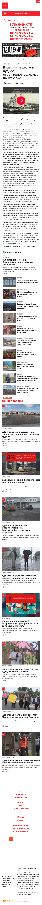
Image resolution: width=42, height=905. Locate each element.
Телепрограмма (21, 814)
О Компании (21, 802)
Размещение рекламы (21, 825)
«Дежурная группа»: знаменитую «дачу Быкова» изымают (20, 670)
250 (7, 273)
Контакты (21, 806)
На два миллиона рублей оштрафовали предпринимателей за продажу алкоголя (20, 623)
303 (6, 445)
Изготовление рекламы (21, 828)
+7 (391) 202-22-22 (23, 33)
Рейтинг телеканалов (21, 809)
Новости (6, 257)
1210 (6, 772)
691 (6, 680)
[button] (18, 59)
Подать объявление (23, 38)
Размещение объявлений (21, 832)
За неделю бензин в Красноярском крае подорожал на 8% (21, 481)
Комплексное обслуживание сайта (24, 901)
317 (6, 491)
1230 (6, 726)
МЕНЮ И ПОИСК (21, 13)
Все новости (7, 397)
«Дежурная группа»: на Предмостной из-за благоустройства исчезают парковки (16, 529)
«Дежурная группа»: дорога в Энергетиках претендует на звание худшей (21, 434)
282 (6, 541)
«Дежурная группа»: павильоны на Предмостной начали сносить (21, 761)
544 (6, 635)
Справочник (21, 820)
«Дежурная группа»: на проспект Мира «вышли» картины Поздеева (20, 716)
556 (6, 587)
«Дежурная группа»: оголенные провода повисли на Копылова (19, 577)
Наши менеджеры (21, 797)
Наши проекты (12, 401)
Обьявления (21, 817)
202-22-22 (23, 30)
